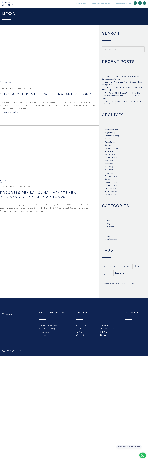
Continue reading (11, 113)
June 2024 (109, 140)
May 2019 (109, 168)
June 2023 (109, 146)
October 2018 (110, 189)
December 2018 (111, 183)
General (108, 231)
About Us (81, 326)
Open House (107, 274)
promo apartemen (135, 274)
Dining (107, 224)
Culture (108, 221)
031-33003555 (81, 3)
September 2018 (112, 192)
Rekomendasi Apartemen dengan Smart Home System (119, 284)
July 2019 (109, 161)
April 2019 (109, 171)
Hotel (103, 336)
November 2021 (111, 149)
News (12, 89)
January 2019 (110, 180)
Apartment (106, 326)
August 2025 (110, 134)
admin (4, 89)
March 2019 (110, 174)
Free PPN (127, 267)
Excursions (109, 228)
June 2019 (109, 164)
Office (103, 333)
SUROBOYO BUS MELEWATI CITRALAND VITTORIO (46, 95)
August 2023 (110, 143)
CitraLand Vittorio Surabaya (111, 267)
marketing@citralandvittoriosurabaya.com (111, 3)
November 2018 (111, 186)
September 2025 (112, 130)
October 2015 (110, 195)
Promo (107, 237)
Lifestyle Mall (108, 330)
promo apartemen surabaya (111, 280)
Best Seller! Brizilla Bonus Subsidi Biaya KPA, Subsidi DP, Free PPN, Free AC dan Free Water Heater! (121, 96)
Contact (81, 336)
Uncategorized (111, 240)
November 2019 (111, 158)
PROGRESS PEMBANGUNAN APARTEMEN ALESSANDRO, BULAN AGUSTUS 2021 (38, 195)
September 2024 (112, 137)
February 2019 (111, 177)
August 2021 (110, 152)
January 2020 (110, 155)
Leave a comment (24, 89)
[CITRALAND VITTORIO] (12, 4)
